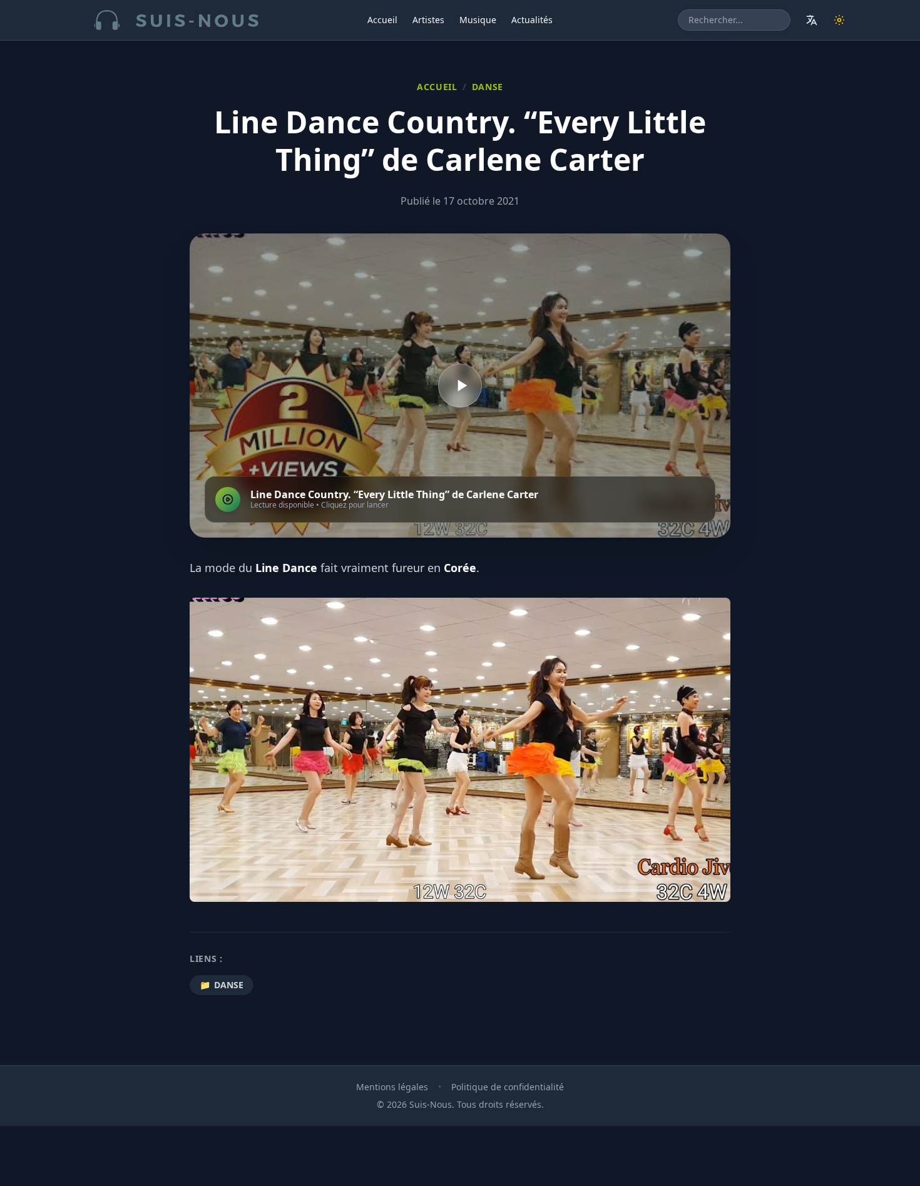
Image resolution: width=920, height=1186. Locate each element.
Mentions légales (392, 1087)
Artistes (428, 20)
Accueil (382, 20)
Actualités (532, 20)
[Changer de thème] (839, 20)
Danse (488, 87)
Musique (477, 20)
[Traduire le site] (811, 20)
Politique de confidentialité (507, 1087)
